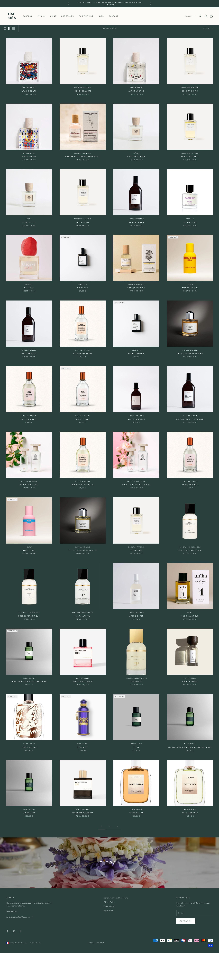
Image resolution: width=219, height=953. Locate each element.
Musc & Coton (136, 616)
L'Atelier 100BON (136, 219)
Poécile (136, 153)
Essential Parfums (82, 87)
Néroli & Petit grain (83, 485)
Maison (41, 16)
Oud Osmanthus (189, 616)
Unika (190, 612)
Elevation (136, 682)
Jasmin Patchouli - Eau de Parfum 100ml (190, 747)
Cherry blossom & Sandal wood (82, 156)
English (188, 16)
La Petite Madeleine (29, 481)
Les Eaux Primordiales (190, 547)
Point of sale (86, 16)
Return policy (109, 906)
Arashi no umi (29, 91)
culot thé (82, 288)
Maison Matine (29, 87)
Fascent (29, 284)
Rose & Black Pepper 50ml (190, 419)
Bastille (190, 219)
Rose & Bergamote (83, 353)
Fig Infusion (82, 222)
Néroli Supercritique (190, 550)
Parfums (27, 16)
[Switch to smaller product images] (9, 28)
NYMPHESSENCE (29, 747)
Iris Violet (82, 747)
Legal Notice (108, 910)
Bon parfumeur (82, 678)
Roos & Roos (29, 744)
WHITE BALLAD (136, 813)
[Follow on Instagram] (14, 931)
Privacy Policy (109, 902)
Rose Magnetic (190, 91)
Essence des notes (82, 153)
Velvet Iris (136, 550)
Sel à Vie (29, 288)
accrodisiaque (136, 353)
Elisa (136, 747)
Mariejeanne (29, 678)
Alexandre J (82, 744)
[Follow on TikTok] (20, 931)
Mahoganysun (190, 288)
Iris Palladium (82, 616)
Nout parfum (190, 678)
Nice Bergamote (82, 91)
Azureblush (29, 550)
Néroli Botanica (190, 156)
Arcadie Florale (136, 156)
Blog (101, 16)
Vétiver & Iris (29, 353)
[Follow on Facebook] (7, 931)
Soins (53, 16)
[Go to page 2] (117, 826)
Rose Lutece (29, 222)
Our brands (67, 16)
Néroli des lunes (29, 485)
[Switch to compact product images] (13, 28)
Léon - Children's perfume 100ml (29, 682)
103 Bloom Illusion (83, 682)
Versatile (82, 284)
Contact (113, 16)
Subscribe (186, 921)
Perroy (190, 284)
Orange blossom (136, 288)
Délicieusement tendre (190, 353)
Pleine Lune (190, 222)
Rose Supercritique (29, 616)
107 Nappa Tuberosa (83, 813)
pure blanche (190, 682)
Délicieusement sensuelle (82, 550)
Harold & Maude (189, 350)
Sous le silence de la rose (136, 485)
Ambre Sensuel (190, 485)
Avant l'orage (136, 91)
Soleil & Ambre (29, 419)
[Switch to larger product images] (5, 28)
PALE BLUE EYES (190, 813)
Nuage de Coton (136, 419)
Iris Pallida (29, 813)
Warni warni (29, 156)
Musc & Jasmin (136, 222)
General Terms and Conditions (116, 898)
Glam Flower (83, 419)
